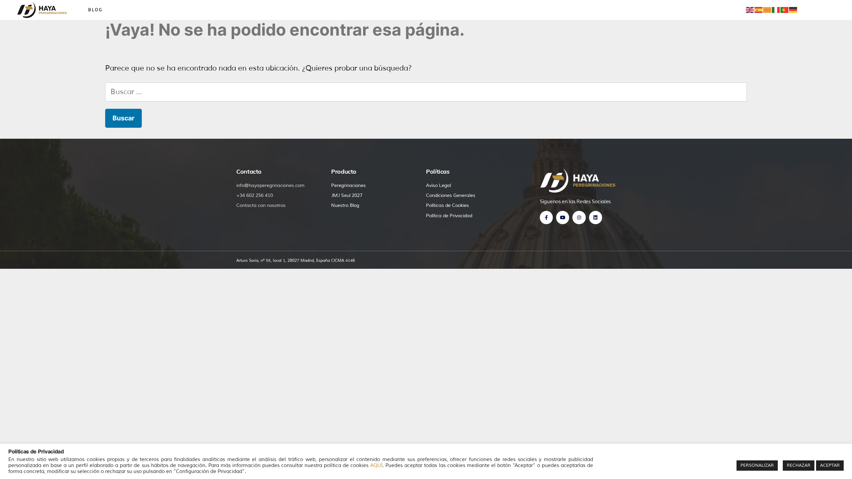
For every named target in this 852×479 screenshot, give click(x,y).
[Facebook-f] (546, 217)
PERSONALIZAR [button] (757, 465)
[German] (793, 9)
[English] (750, 9)
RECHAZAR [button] (798, 465)
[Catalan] (767, 9)
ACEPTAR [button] (830, 465)
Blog (95, 9)
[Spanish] (758, 9)
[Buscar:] (426, 91)
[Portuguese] (784, 9)
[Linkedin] (595, 217)
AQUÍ (376, 465)
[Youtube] (562, 217)
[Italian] (776, 9)
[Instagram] (578, 217)
